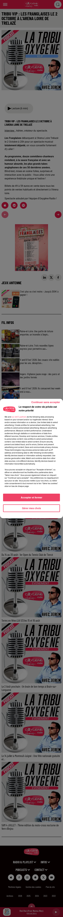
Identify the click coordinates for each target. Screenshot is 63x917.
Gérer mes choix (31, 508)
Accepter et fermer (31, 497)
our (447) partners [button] (18, 416)
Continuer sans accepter (45, 402)
